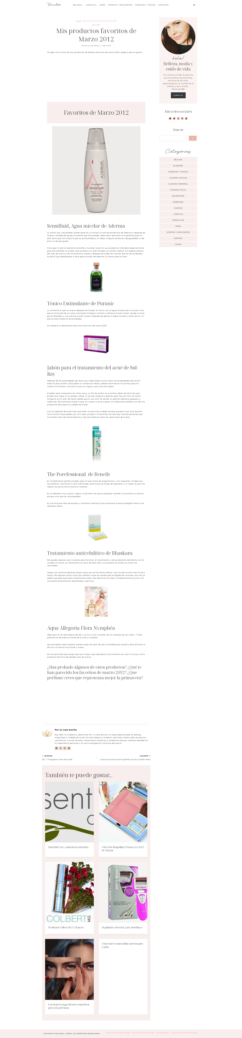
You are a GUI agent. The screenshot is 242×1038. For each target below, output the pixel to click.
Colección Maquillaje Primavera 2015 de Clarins (123, 848)
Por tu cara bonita (92, 45)
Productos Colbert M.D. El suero (66, 927)
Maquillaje (178, 220)
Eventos (178, 208)
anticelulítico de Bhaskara (104, 553)
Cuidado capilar (178, 178)
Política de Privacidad (184, 1033)
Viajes (178, 244)
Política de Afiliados (118, 1033)
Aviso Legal (162, 1033)
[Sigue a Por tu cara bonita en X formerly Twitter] (60, 748)
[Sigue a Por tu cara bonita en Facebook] (56, 748)
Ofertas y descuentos (120, 5)
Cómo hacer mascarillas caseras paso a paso (122, 945)
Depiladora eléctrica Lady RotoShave (122, 927)
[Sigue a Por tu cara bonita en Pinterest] (69, 748)
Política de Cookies (143, 1033)
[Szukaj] (192, 138)
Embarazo (178, 202)
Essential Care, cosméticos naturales (68, 847)
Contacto (163, 5)
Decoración (178, 196)
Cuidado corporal (178, 184)
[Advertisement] (96, 75)
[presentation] (69, 812)
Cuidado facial (178, 190)
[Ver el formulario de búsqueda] (194, 5)
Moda (103, 5)
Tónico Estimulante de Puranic (80, 303)
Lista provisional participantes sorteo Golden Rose (125, 758)
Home (78, 21)
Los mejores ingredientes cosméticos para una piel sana (68, 1006)
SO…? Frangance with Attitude (57, 758)
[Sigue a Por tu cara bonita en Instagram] (65, 748)
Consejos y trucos (145, 5)
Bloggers (178, 166)
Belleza (96, 25)
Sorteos (178, 238)
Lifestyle (178, 214)
